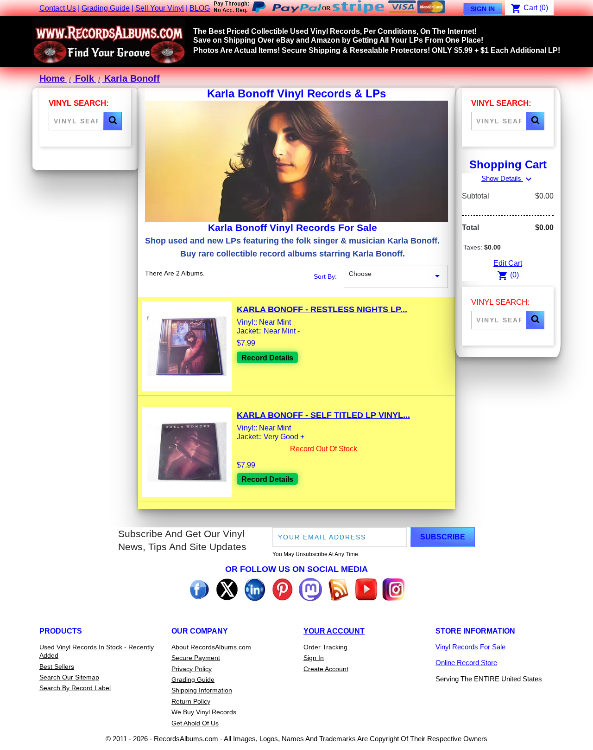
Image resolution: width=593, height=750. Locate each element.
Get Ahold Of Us (195, 723)
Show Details (507, 178)
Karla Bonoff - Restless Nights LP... (322, 309)
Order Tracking (325, 647)
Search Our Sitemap (69, 677)
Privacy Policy (191, 669)
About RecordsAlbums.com (211, 647)
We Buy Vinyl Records (203, 712)
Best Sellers (56, 666)
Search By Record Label (75, 688)
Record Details (267, 358)
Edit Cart (507, 263)
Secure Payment (195, 657)
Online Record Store (466, 663)
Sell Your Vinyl (159, 8)
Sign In (483, 9)
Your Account (334, 631)
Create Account (325, 669)
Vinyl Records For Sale (470, 647)
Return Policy (190, 701)
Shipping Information (201, 690)
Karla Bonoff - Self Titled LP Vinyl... (323, 415)
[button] (112, 121)
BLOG (199, 8)
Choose (396, 276)
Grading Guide (106, 8)
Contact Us (57, 8)
